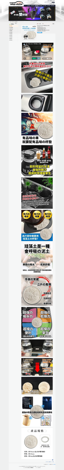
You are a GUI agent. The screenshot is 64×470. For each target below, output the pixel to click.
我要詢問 (39, 32)
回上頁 (50, 461)
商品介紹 (13, 21)
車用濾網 (11, 32)
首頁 (10, 21)
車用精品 (16, 21)
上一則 (46, 461)
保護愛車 (11, 30)
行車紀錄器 (11, 27)
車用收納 (11, 33)
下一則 (53, 461)
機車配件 (11, 38)
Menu (16, 23)
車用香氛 (11, 35)
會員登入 (51, 3)
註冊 (53, 3)
